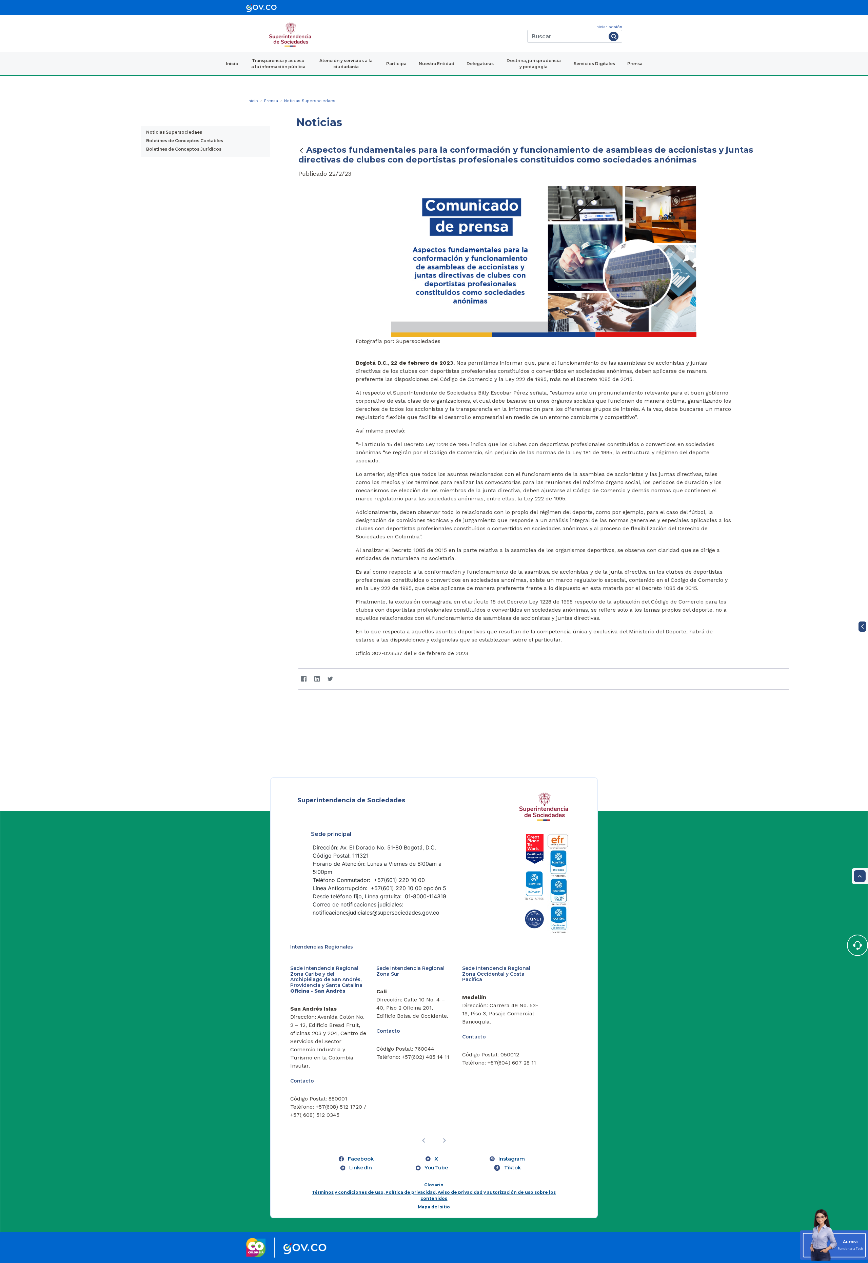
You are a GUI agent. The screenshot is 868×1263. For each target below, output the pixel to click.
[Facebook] (303, 679)
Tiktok (512, 1168)
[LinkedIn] (317, 679)
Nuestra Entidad (436, 63)
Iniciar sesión (608, 26)
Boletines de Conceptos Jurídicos (183, 149)
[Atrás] (301, 150)
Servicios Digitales (594, 63)
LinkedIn (360, 1168)
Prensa (635, 63)
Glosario (433, 1184)
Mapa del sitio (434, 1206)
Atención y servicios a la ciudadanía (346, 63)
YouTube (436, 1168)
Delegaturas (480, 63)
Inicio (232, 63)
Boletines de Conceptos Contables (184, 140)
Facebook (361, 1159)
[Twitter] (330, 679)
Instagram (511, 1159)
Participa (396, 63)
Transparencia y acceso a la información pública (278, 63)
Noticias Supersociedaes (174, 132)
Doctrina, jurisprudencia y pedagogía (534, 63)
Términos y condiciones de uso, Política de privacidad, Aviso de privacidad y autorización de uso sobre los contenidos (434, 1195)
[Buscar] (613, 36)
